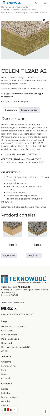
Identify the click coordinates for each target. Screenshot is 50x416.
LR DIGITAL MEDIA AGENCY (21, 314)
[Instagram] (3, 308)
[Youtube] (11, 308)
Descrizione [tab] (11, 110)
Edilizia (12, 7)
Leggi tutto (9, 255)
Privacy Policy (7, 302)
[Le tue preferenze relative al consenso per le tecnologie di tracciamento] (45, 411)
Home (4, 7)
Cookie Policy (19, 302)
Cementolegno (21, 12)
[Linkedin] (15, 308)
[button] (36, 3)
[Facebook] (7, 308)
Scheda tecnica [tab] (29, 110)
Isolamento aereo (19, 10)
